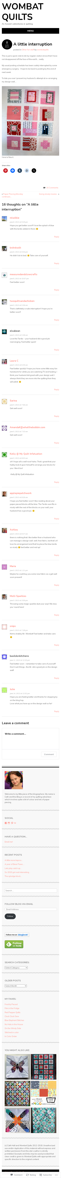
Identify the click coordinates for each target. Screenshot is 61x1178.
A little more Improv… (14, 860)
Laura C (14, 360)
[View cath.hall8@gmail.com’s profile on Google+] (15, 823)
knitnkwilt (15, 247)
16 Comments (52, 188)
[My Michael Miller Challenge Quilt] (43, 1094)
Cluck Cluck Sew (12, 1016)
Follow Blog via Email (19, 904)
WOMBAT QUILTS (22, 12)
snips (13, 626)
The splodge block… (13, 876)
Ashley (14, 529)
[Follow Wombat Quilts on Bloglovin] (17, 936)
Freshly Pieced (11, 1004)
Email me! (9, 842)
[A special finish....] (43, 1067)
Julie (12, 689)
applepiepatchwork (20, 493)
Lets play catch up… (13, 868)
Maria (13, 566)
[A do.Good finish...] (43, 1121)
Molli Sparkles (18, 596)
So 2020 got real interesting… (17, 872)
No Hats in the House (14, 1024)
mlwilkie (14, 218)
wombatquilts (43, 49)
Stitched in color (12, 1032)
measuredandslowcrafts (23, 274)
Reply (56, 237)
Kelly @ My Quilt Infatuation (26, 453)
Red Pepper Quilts (12, 1012)
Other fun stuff (28, 49)
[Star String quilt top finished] (17, 1094)
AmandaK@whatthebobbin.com (27, 427)
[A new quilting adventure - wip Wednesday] (17, 1121)
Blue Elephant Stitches (14, 1020)
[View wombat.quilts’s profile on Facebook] (6, 823)
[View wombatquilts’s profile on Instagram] (9, 823)
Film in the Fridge (12, 1008)
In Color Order (11, 1036)
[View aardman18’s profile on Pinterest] (12, 823)
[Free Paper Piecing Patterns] (17, 1067)
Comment (49, 754)
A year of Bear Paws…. (14, 864)
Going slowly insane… (49, 194)
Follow (10, 916)
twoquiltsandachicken (22, 301)
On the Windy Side (13, 1028)
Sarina (13, 400)
